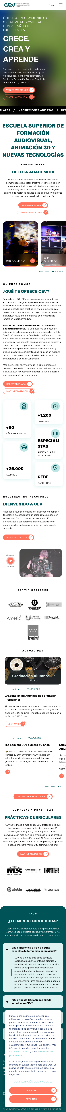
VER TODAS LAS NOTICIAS (31, 796)
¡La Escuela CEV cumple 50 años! (27, 745)
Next (47, 272)
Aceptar (31, 1090)
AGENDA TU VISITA (16, 537)
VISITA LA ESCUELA (17, 97)
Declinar (31, 1099)
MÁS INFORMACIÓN (17, 391)
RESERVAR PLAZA (31, 205)
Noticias (16, 689)
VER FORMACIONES (17, 90)
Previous (41, 272)
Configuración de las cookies (33, 1081)
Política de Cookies (19, 1051)
